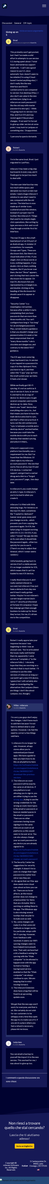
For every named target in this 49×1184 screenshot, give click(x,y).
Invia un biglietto (24, 1146)
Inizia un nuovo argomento (31, 30)
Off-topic (27, 23)
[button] (44, 5)
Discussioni (7, 23)
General (17, 23)
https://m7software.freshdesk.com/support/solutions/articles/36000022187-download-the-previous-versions (25, 771)
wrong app (18, 799)
